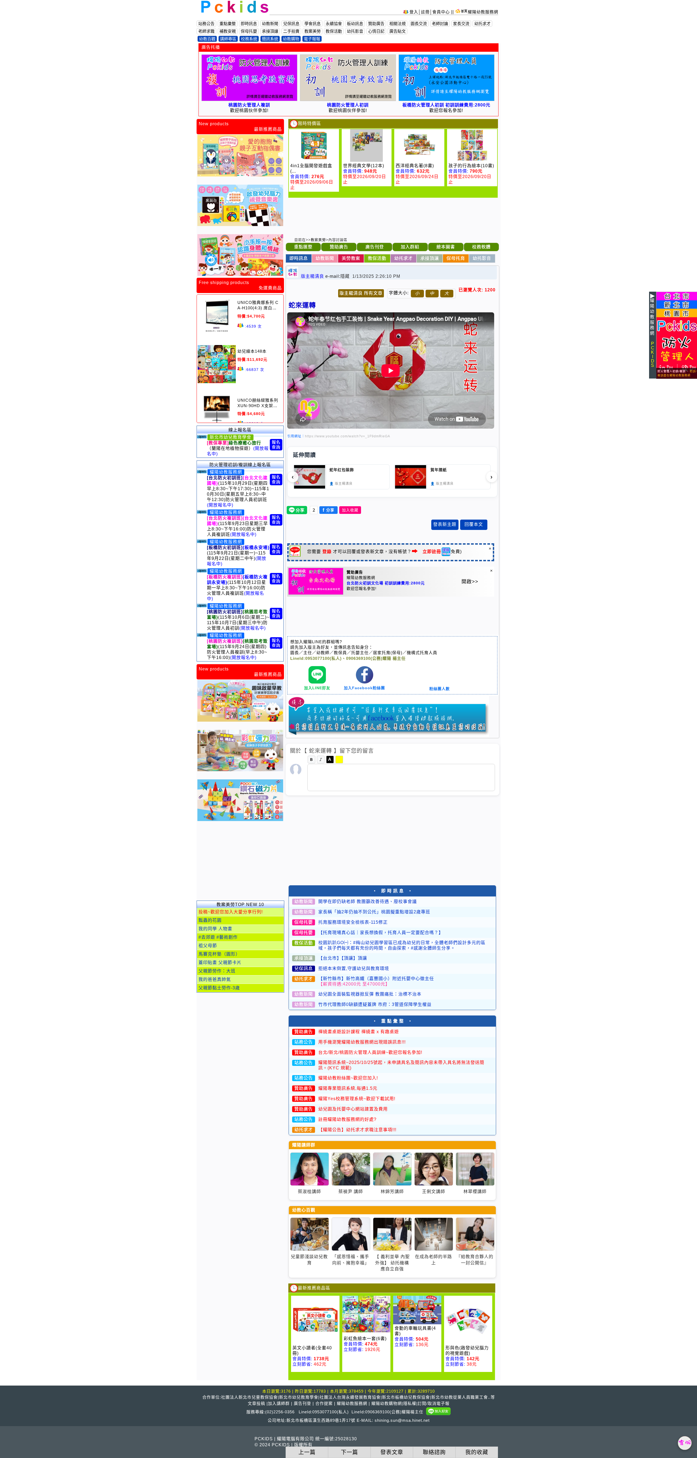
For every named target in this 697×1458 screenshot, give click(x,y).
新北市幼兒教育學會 (230, 437)
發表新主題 (444, 524)
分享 (328, 510)
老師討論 (440, 23)
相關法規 (397, 23)
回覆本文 (473, 524)
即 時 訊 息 (392, 891)
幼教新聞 (270, 23)
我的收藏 (476, 1452)
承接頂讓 (270, 31)
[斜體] (321, 759)
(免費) (442, 551)
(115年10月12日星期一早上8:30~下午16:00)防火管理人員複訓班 (237, 588)
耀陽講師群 (303, 1145)
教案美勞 (312, 31)
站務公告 (206, 23)
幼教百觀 (207, 38)
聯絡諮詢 (434, 1452)
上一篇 (306, 1452)
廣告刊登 (302, 1403)
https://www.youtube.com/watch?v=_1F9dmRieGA (347, 436)
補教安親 (227, 31)
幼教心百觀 (303, 1210)
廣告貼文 (397, 31)
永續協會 (334, 23)
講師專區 (228, 38)
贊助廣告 (376, 23)
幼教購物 (291, 38)
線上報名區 (240, 430)
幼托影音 (355, 31)
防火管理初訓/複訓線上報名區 (240, 464)
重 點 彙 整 (392, 1021)
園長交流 (419, 23)
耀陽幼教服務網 (483, 12)
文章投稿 (256, 1403)
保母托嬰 (249, 31)
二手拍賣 (291, 31)
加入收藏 (350, 510)
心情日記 (376, 31)
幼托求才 (482, 23)
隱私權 (409, 1403)
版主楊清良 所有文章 (361, 293)
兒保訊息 (291, 23)
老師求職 (206, 31)
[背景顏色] (339, 759)
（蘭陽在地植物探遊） (238, 448)
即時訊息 (249, 23)
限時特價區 (309, 123)
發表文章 (391, 1452)
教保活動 (334, 31)
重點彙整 (227, 23)
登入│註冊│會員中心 (430, 12)
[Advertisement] (240, 864)
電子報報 (312, 38)
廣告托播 (210, 47)
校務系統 (249, 38)
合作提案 (324, 1403)
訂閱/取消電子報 (434, 1403)
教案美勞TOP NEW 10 (240, 904)
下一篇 (349, 1452)
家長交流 (461, 23)
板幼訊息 (355, 23)
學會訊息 (312, 23)
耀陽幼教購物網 (386, 1403)
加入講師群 (279, 1403)
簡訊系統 (270, 38)
